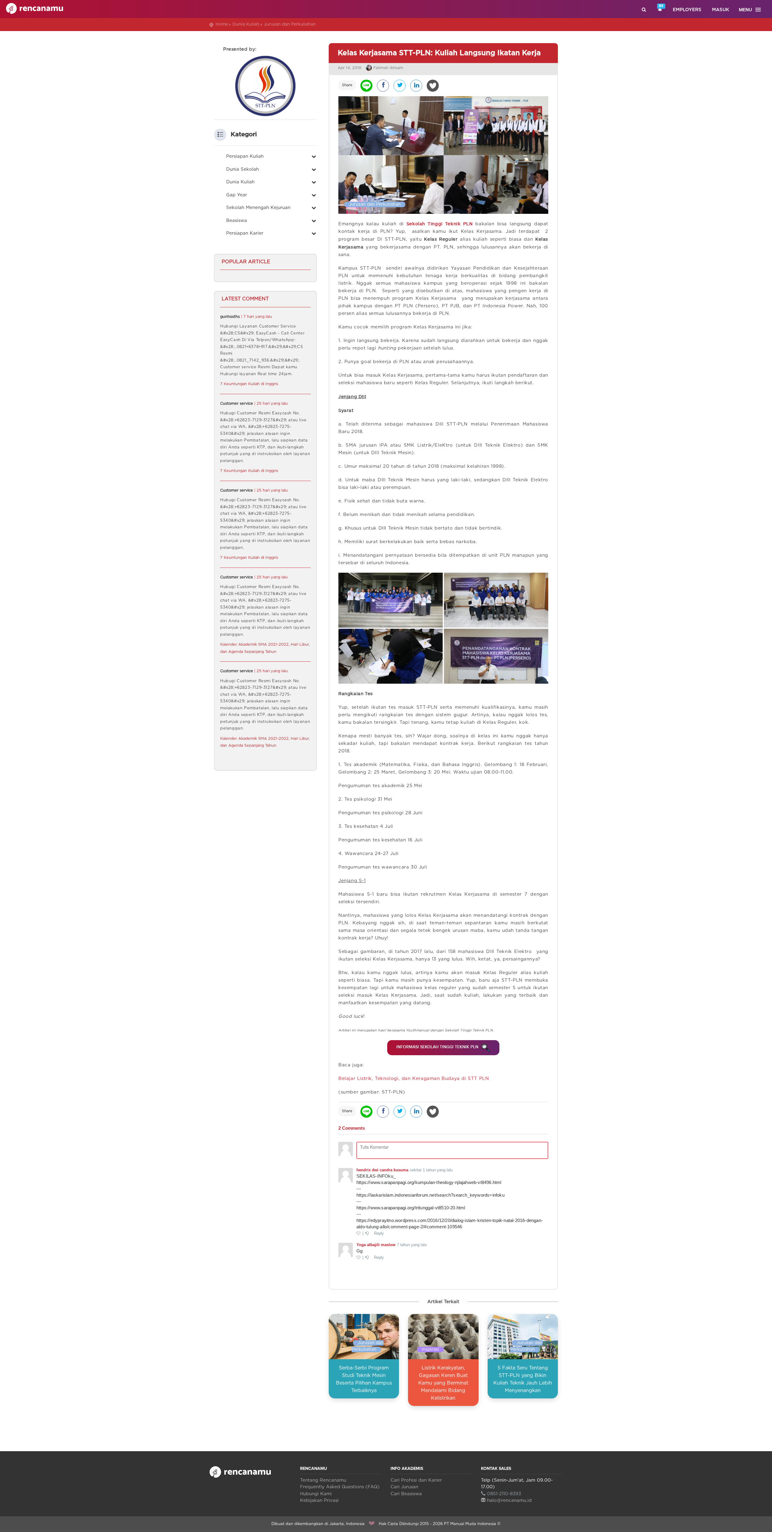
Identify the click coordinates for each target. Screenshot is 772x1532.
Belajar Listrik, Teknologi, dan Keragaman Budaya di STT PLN (413, 1078)
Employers (687, 10)
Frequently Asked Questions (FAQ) (340, 1487)
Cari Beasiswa (406, 1494)
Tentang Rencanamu (323, 1480)
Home (222, 24)
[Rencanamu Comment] (443, 1199)
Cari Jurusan (404, 1487)
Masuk (720, 10)
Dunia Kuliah (246, 24)
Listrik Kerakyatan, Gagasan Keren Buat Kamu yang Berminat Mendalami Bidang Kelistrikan (443, 1383)
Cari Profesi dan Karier (416, 1480)
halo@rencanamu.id (509, 1500)
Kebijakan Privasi (319, 1500)
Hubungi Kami (316, 1494)
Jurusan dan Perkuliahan (290, 24)
